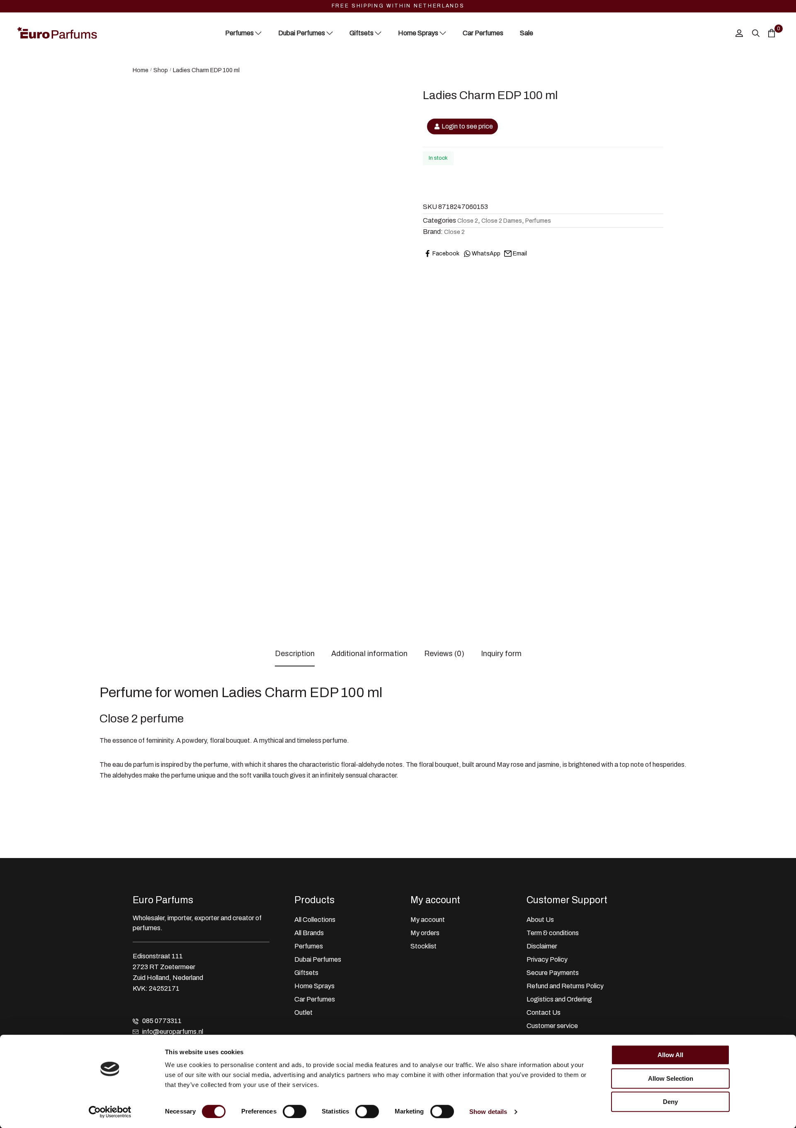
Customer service (552, 1025)
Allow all (670, 1054)
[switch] (294, 1111)
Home (140, 70)
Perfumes (538, 221)
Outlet (303, 1012)
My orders (424, 932)
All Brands (309, 932)
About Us (540, 919)
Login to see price (467, 126)
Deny (670, 1101)
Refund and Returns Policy (565, 985)
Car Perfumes (314, 999)
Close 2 (467, 221)
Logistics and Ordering (559, 999)
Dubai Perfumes (317, 959)
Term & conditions (553, 932)
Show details (488, 1111)
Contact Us (544, 1012)
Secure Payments (553, 972)
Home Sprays (314, 985)
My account (427, 919)
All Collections (314, 919)
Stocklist (423, 946)
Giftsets (306, 972)
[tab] (295, 654)
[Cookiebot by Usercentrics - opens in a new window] (110, 1112)
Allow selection (670, 1078)
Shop (160, 70)
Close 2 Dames (501, 221)
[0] (771, 33)
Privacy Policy (547, 959)
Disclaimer (542, 946)
